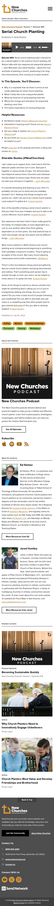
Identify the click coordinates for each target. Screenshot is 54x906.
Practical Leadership (35, 323)
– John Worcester (42, 181)
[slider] (28, 47)
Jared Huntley (20, 37)
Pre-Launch (8, 328)
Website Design (19, 903)
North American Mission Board (22, 900)
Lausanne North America (24, 508)
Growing (21, 328)
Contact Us (10, 864)
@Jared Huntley (35, 201)
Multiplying (35, 328)
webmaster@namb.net (15, 859)
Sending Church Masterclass (33, 137)
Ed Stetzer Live (19, 518)
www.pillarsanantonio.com (14, 601)
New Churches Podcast (12, 26)
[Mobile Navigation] (49, 9)
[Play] (17, 47)
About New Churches (40, 833)
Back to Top (27, 799)
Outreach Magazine (19, 511)
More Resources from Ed (17, 536)
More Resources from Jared (19, 610)
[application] (32, 47)
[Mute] (39, 47)
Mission (18, 323)
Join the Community (15, 833)
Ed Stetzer (6, 37)
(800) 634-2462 (12, 849)
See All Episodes (14, 429)
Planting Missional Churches (34, 120)
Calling (7, 323)
